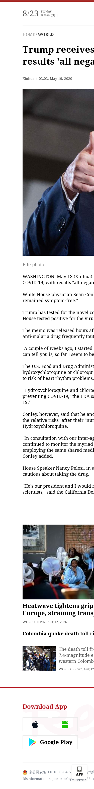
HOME (29, 34)
